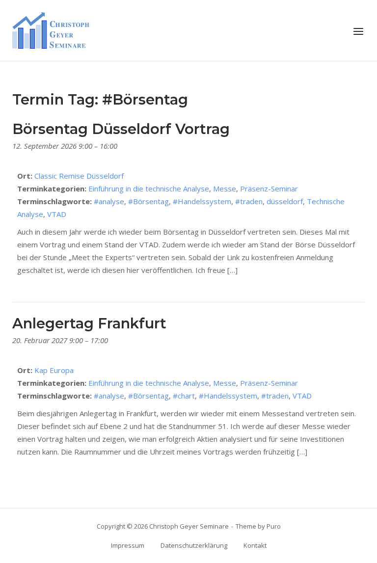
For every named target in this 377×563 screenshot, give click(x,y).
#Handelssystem (202, 201)
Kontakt (255, 545)
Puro (274, 526)
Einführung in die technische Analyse (148, 188)
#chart (184, 396)
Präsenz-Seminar (269, 188)
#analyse (109, 201)
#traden (249, 201)
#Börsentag (148, 201)
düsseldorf (285, 201)
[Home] (51, 29)
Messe (224, 188)
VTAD (56, 214)
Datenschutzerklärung (194, 545)
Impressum (127, 545)
